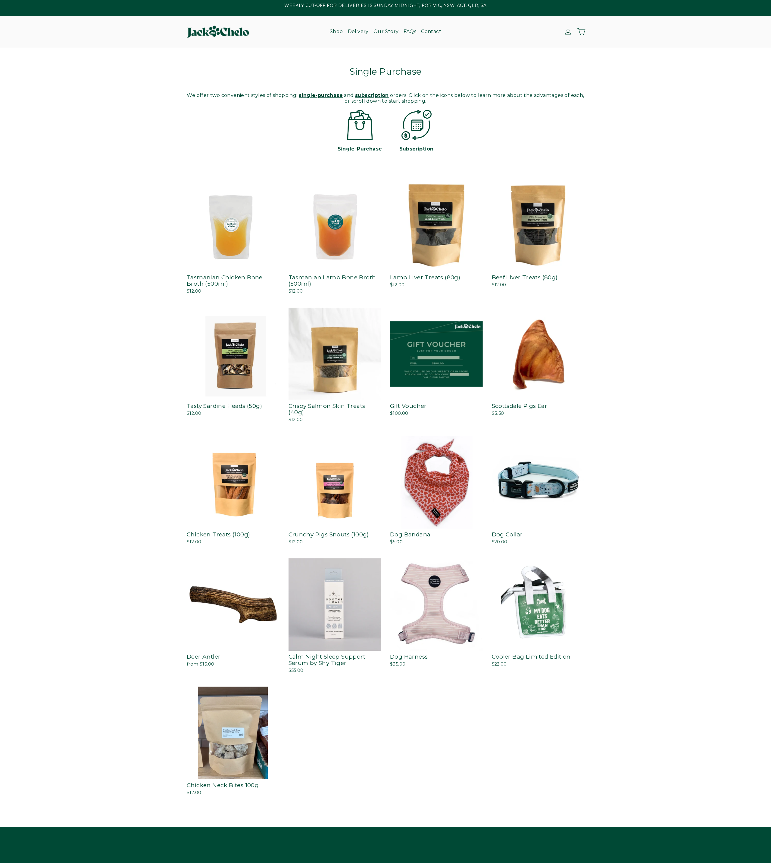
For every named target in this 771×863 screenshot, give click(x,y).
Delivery (358, 31)
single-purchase (321, 95)
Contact (431, 31)
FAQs (410, 31)
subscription (372, 95)
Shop (336, 31)
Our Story (386, 31)
